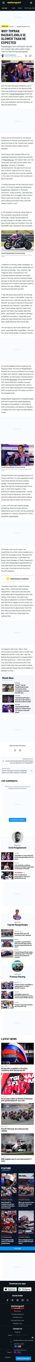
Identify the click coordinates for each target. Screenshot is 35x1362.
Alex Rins (4, 165)
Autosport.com (17, 1317)
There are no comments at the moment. (17, 787)
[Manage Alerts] (20, 750)
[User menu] (31, 3)
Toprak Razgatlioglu (16, 94)
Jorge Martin (13, 516)
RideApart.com (17, 1323)
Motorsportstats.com (17, 1320)
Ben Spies (13, 379)
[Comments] (31, 56)
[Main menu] (3, 2)
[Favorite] (26, 56)
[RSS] (28, 1300)
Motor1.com (17, 1311)
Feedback (17, 1332)
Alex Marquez (9, 160)
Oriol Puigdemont (10, 55)
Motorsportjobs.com (17, 1314)
